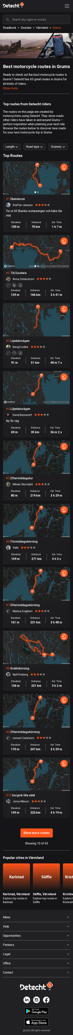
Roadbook (9, 28)
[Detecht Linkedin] (26, 1000)
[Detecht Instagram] (36, 1000)
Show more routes (36, 833)
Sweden (26, 28)
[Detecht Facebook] (46, 1000)
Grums (57, 28)
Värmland (42, 28)
